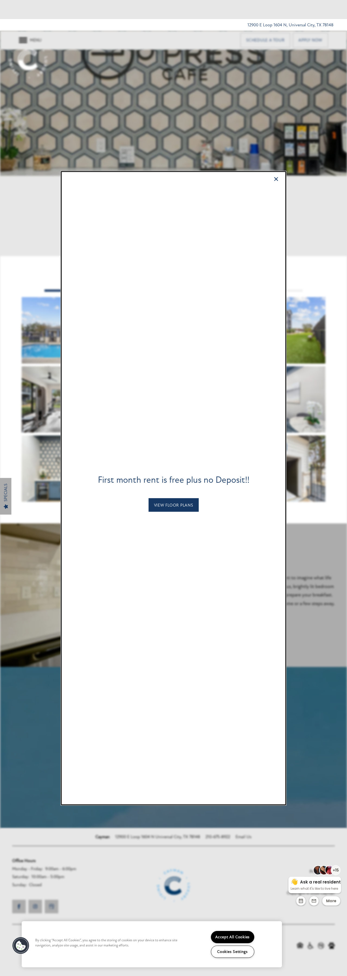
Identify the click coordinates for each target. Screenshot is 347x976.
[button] (174, 505)
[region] (152, 944)
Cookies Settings (232, 951)
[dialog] (173, 488)
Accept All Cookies (232, 937)
